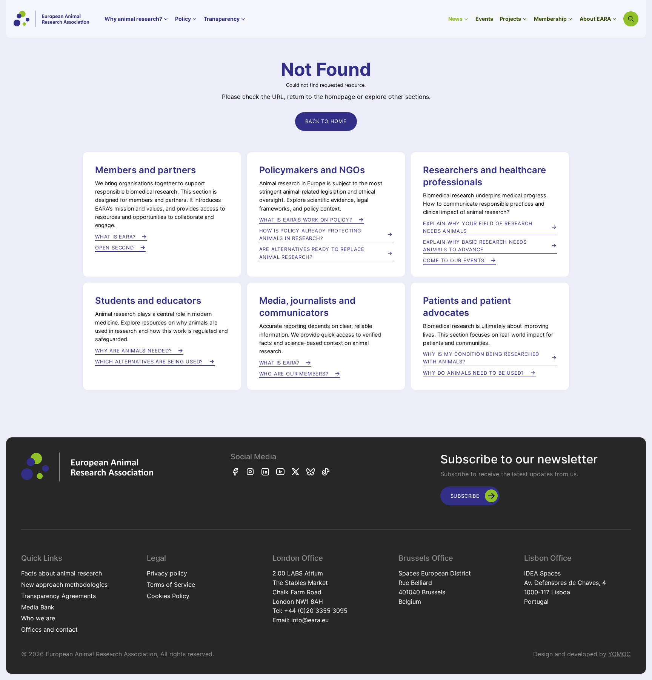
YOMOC (619, 654)
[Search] (630, 18)
